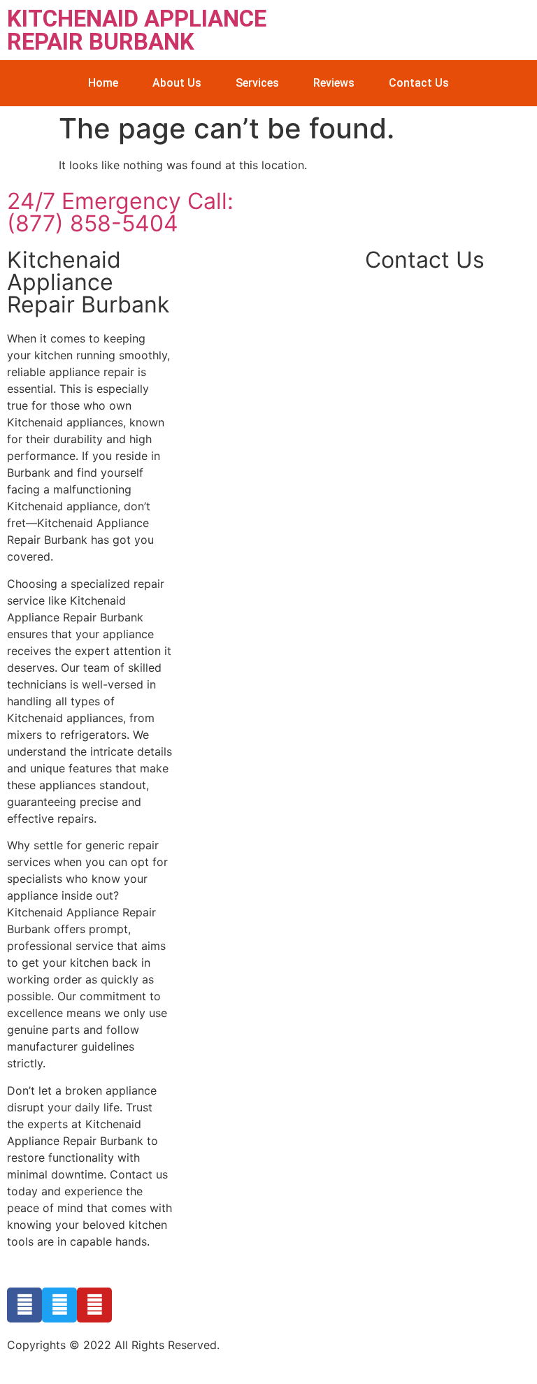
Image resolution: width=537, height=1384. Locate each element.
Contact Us (419, 82)
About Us (176, 82)
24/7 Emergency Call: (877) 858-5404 (120, 212)
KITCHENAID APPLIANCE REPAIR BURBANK (136, 30)
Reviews (334, 82)
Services (257, 82)
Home (103, 82)
